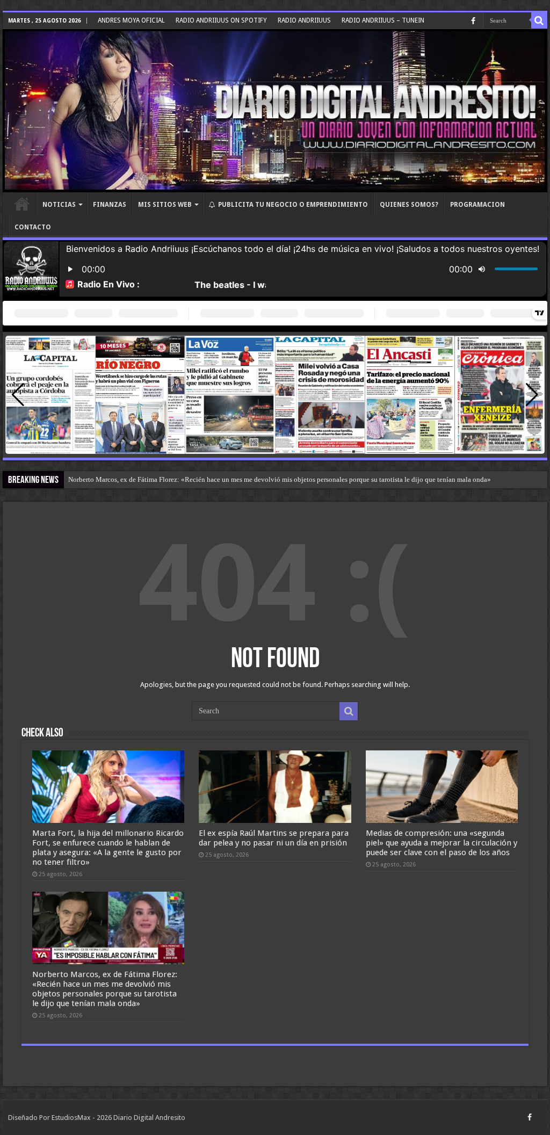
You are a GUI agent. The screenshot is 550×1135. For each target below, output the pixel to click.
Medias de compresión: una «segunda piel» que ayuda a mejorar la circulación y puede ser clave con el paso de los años (441, 842)
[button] (532, 395)
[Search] (539, 20)
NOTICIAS (59, 204)
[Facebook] (473, 21)
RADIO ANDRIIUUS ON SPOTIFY (221, 20)
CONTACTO (33, 227)
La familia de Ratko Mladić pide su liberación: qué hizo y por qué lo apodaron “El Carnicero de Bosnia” (220, 479)
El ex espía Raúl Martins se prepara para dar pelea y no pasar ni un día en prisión (274, 838)
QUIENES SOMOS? (409, 204)
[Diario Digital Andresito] (275, 110)
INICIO (22, 203)
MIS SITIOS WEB (165, 204)
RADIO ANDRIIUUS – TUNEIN (383, 20)
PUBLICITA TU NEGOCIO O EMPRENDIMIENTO (293, 204)
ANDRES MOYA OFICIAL (131, 20)
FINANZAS (109, 204)
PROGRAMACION (477, 204)
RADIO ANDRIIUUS (304, 20)
